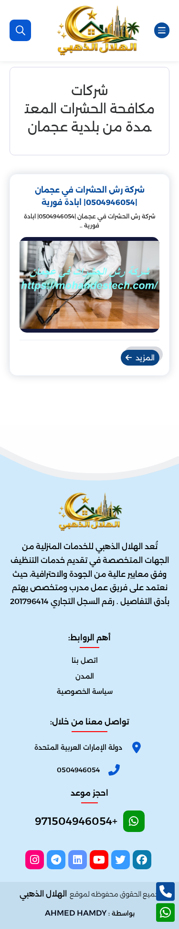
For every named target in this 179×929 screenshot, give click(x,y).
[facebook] (142, 859)
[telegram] (56, 859)
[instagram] (34, 859)
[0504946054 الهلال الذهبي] (97, 30)
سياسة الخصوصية (85, 691)
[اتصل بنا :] (165, 891)
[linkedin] (77, 859)
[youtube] (99, 859)
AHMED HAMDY (75, 913)
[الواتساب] (165, 912)
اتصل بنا (85, 660)
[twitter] (120, 859)
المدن (84, 676)
